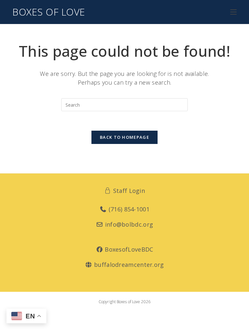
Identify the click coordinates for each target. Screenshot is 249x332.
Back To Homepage (124, 137)
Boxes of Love (48, 11)
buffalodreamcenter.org (128, 264)
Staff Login (128, 191)
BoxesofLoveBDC (128, 249)
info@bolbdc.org (128, 224)
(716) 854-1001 (128, 209)
